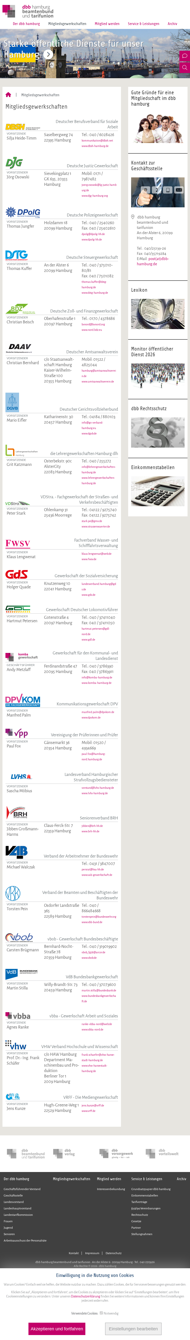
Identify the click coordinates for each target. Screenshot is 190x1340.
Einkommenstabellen (144, 1195)
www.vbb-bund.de (92, 922)
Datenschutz (113, 1253)
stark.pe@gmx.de (92, 521)
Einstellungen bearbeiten (133, 1328)
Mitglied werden (107, 24)
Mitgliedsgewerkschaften (67, 24)
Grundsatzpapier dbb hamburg (150, 1189)
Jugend (8, 1227)
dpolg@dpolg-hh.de (93, 234)
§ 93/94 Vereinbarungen (146, 1208)
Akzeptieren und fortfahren (57, 1328)
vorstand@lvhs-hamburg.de (98, 787)
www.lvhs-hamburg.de (95, 793)
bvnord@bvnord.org (93, 324)
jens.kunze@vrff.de (93, 1105)
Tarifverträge (139, 1202)
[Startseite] (8, 95)
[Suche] (184, 67)
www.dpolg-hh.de (92, 239)
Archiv (172, 24)
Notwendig (111, 1313)
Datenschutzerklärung (85, 1296)
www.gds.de (88, 594)
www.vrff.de (88, 1110)
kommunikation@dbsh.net (97, 140)
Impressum (92, 1253)
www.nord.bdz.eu (92, 329)
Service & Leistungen (143, 24)
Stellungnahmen (141, 1234)
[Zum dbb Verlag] (72, 1153)
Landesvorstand (14, 1202)
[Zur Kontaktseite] (184, 56)
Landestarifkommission (18, 1215)
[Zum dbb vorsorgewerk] (118, 1153)
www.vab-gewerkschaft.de (97, 874)
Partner (136, 1227)
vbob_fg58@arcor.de (93, 952)
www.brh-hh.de (90, 831)
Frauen (8, 1221)
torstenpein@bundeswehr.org (99, 916)
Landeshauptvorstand (17, 1208)
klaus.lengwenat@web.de (97, 553)
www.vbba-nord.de (92, 1029)
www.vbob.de (89, 957)
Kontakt (74, 1253)
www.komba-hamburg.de (97, 682)
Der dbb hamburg (26, 24)
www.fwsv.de (89, 559)
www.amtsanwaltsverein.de (98, 381)
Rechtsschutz (139, 1215)
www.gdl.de (88, 639)
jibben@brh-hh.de (92, 825)
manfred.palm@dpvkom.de (98, 712)
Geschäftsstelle (13, 1195)
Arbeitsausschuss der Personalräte (25, 1240)
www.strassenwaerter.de (96, 526)
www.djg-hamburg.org (95, 195)
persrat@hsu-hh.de (93, 869)
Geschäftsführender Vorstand (22, 1189)
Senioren (9, 1234)
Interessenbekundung (111, 1189)
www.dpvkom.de (91, 717)
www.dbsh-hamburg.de (95, 145)
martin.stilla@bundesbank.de (99, 990)
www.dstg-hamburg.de (95, 292)
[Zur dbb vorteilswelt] (164, 1153)
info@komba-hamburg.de (97, 677)
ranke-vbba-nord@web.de (97, 1024)
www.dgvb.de (89, 433)
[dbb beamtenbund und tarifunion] (26, 1153)
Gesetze (136, 1221)
